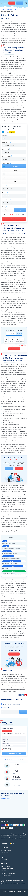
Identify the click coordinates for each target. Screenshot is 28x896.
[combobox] (14, 159)
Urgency (4, 185)
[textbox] (15, 195)
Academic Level (5, 163)
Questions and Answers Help (7, 878)
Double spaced (20, 209)
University (15, 174)
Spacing (4, 206)
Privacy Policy (4, 852)
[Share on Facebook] (20, 695)
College (15, 170)
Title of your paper (6, 142)
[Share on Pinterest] (25, 695)
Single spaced (8, 209)
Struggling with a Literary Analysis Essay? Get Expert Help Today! (13, 884)
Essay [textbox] (6, 159)
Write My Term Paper (6, 871)
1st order (9, 132)
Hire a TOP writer (14, 654)
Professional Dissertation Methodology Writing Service (12, 880)
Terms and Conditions (6, 850)
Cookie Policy (4, 857)
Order (11, 3)
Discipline (4, 192)
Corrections (6, 707)
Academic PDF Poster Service (8, 873)
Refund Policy (4, 855)
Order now (18, 469)
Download (6, 731)
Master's (15, 177)
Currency (4, 135)
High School (15, 166)
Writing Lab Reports (5, 866)
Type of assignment (6, 156)
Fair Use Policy (4, 859)
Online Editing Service (6, 875)
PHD (15, 181)
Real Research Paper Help (7, 868)
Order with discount (14, 349)
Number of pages (6, 199)
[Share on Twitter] (23, 695)
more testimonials (6, 798)
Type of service (5, 149)
